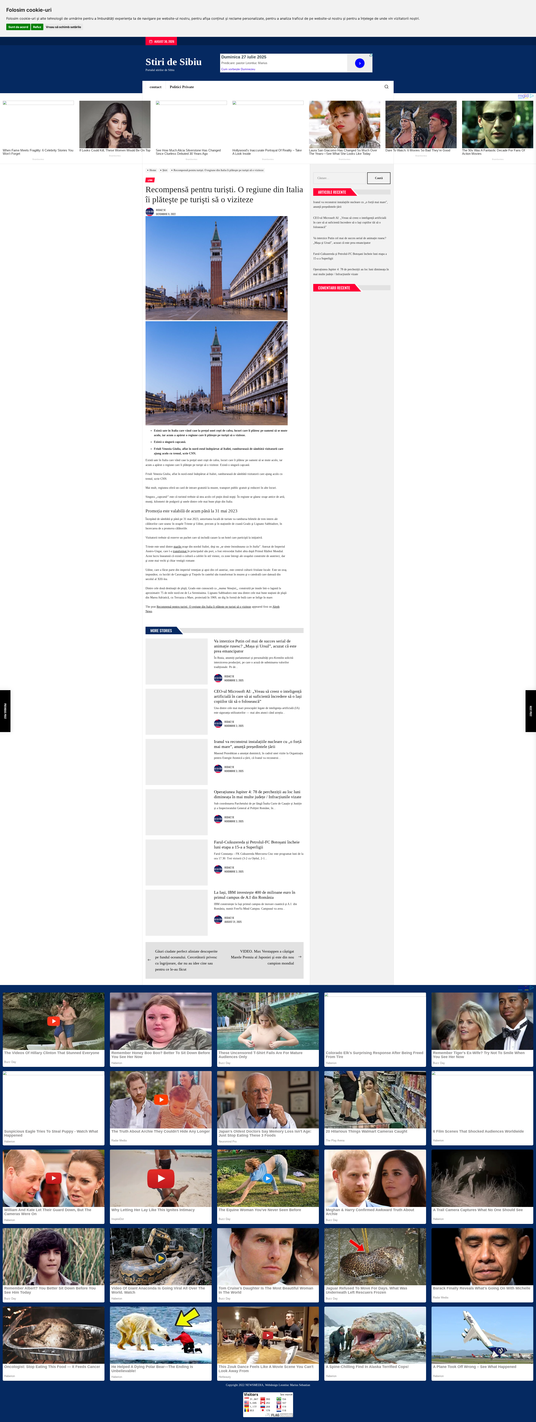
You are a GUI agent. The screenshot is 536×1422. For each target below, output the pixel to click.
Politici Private (182, 87)
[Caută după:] (340, 178)
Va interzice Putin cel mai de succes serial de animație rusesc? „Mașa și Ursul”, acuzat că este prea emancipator (255, 646)
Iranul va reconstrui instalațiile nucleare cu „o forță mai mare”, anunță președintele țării (350, 204)
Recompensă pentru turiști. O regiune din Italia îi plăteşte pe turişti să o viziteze (204, 606)
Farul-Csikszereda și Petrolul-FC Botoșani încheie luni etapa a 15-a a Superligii (350, 256)
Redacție (161, 210)
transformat (180, 551)
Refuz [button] (37, 27)
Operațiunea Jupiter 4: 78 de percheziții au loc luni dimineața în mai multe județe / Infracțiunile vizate (351, 272)
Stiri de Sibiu (174, 61)
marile (178, 546)
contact (155, 87)
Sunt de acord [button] (18, 27)
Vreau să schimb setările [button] (63, 27)
